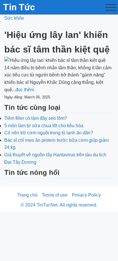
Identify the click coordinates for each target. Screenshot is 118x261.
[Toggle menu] (111, 7)
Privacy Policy (86, 195)
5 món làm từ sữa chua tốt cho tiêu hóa (43, 125)
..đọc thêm (23, 89)
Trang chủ (27, 195)
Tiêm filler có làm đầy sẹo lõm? (35, 118)
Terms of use (55, 195)
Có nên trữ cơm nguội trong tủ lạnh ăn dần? (48, 132)
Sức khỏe (14, 18)
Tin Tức (19, 7)
